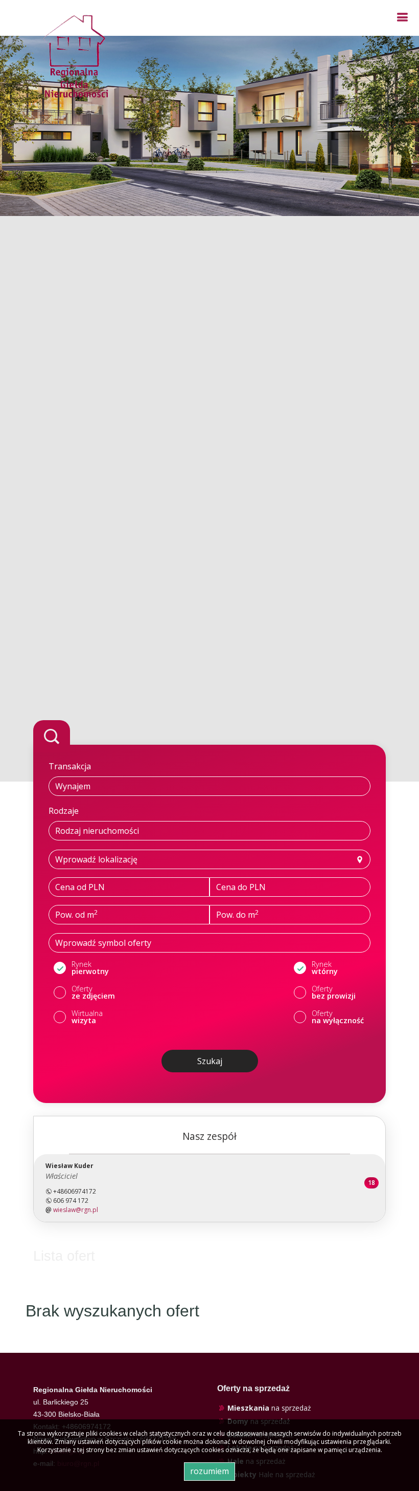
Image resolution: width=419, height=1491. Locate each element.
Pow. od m (76, 914)
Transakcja (70, 766)
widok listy (353, 1257)
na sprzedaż (269, 1408)
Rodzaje (64, 810)
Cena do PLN (241, 887)
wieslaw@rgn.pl (75, 1209)
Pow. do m (237, 914)
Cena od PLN (80, 887)
